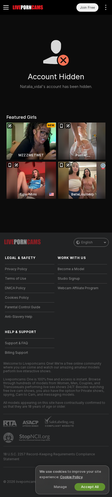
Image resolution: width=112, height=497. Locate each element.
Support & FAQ (16, 343)
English (87, 242)
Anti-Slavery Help (18, 317)
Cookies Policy (17, 298)
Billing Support (16, 353)
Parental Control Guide (22, 307)
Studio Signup (69, 278)
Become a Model (71, 269)
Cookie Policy (71, 477)
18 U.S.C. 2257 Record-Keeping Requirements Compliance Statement (49, 456)
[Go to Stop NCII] (35, 437)
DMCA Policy (15, 288)
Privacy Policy (16, 269)
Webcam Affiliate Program (78, 288)
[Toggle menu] (6, 7)
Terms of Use (15, 278)
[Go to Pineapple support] (9, 437)
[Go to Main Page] (34, 7)
